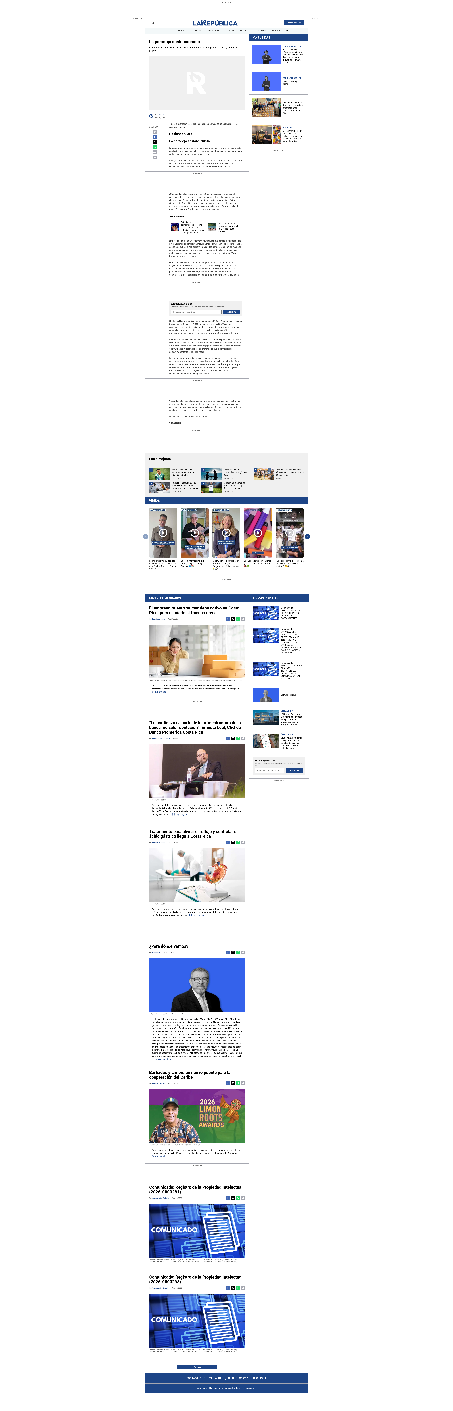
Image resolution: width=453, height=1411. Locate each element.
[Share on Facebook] (155, 137)
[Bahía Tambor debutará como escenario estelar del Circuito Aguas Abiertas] (212, 227)
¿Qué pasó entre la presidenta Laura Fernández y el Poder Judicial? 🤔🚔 (290, 563)
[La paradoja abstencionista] (197, 83)
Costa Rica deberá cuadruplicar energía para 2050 (235, 472)
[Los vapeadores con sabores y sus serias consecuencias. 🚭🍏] (258, 533)
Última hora (287, 711)
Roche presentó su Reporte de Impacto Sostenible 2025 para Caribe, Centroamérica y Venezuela (162, 565)
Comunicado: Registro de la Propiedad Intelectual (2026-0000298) (195, 1279)
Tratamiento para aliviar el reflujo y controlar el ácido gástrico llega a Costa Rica (193, 834)
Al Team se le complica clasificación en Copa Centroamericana (234, 485)
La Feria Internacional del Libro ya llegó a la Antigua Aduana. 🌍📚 (192, 563)
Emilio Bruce (156, 952)
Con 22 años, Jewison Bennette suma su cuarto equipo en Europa (183, 472)
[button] (294, 22)
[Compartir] (155, 157)
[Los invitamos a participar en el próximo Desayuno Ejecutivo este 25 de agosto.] (226, 533)
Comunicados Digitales (160, 1198)
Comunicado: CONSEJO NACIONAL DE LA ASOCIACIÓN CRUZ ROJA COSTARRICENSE (291, 613)
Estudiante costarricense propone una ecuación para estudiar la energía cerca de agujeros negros (192, 227)
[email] (8, 112)
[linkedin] (8, 108)
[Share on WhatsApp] (155, 147)
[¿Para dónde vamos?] (197, 985)
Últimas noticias (288, 695)
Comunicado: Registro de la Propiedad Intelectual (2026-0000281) (195, 1189)
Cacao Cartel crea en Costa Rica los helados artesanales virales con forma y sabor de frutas (292, 136)
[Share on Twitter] (155, 142)
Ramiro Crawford (158, 1083)
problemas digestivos (177, 915)
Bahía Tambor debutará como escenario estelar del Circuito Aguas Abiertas (228, 227)
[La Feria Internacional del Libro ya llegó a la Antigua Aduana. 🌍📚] (195, 533)
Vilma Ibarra (163, 115)
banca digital (158, 808)
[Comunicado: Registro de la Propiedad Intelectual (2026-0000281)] (197, 1231)
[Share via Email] (155, 152)
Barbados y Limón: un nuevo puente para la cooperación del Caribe (189, 1075)
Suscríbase (259, 1378)
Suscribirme (231, 312)
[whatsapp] (4, 112)
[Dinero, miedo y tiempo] (266, 81)
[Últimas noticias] (266, 695)
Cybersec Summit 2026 (201, 808)
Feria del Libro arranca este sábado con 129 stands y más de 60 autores (290, 472)
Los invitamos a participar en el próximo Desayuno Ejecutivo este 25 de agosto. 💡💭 (225, 565)
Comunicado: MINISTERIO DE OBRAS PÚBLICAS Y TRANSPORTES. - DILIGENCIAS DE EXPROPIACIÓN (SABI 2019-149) (291, 671)
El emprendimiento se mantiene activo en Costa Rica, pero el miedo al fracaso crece (194, 610)
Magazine (288, 128)
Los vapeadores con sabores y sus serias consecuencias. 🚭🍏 (257, 563)
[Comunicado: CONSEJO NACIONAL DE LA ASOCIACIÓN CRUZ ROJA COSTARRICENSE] (266, 613)
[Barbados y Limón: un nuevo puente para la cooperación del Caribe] (197, 1116)
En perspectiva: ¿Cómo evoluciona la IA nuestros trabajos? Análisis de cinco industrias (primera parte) (293, 56)
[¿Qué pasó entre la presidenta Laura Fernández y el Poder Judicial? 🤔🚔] (290, 533)
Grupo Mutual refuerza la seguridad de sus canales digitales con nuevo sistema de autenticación (291, 743)
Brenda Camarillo (158, 619)
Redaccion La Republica (161, 738)
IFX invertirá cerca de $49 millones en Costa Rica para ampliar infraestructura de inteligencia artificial (291, 719)
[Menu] (152, 23)
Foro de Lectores (292, 46)
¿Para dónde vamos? (168, 946)
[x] (4, 108)
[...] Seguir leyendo (181, 814)
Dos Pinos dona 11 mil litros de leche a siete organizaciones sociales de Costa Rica (293, 107)
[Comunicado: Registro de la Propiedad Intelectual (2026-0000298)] (197, 1321)
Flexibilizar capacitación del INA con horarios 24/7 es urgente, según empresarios (184, 485)
